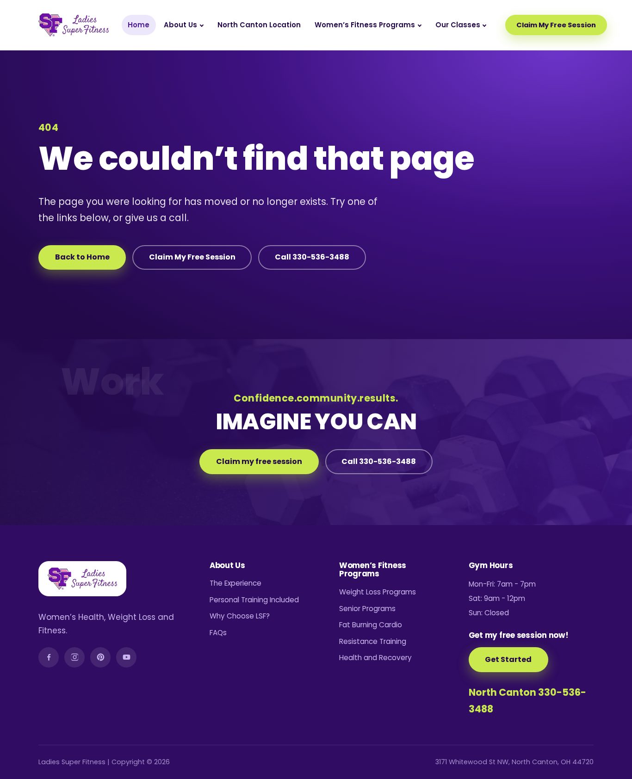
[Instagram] (74, 657)
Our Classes (457, 25)
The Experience (235, 583)
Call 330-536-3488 (312, 257)
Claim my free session (259, 461)
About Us (180, 25)
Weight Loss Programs (377, 592)
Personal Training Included (254, 600)
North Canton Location (259, 25)
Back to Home (82, 257)
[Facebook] (48, 657)
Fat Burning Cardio (370, 625)
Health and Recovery (375, 657)
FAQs (218, 632)
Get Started (508, 659)
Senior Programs (367, 608)
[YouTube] (126, 657)
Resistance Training (372, 641)
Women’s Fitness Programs (365, 25)
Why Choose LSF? (240, 616)
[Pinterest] (100, 657)
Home (138, 25)
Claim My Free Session (556, 25)
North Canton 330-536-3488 (527, 701)
